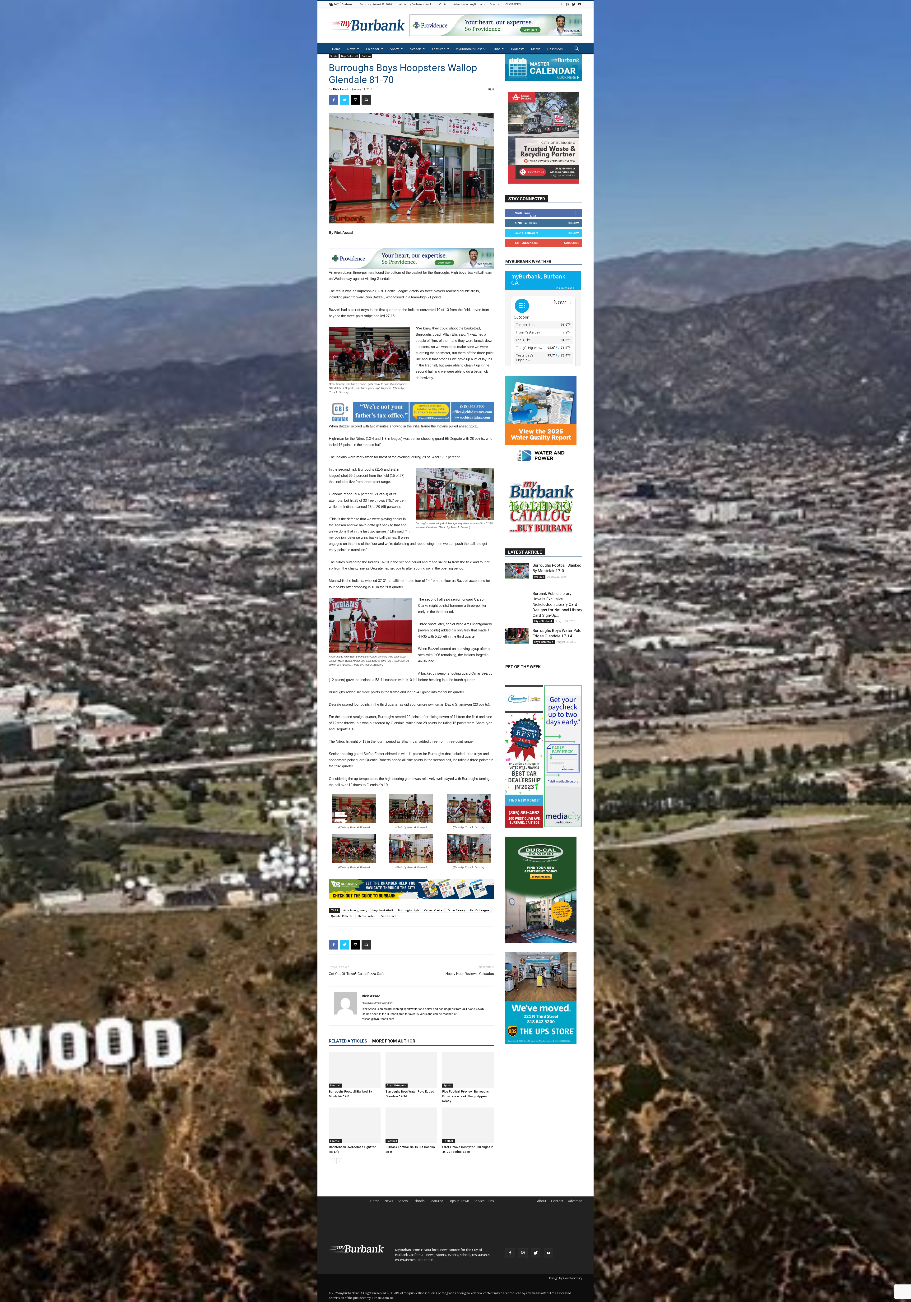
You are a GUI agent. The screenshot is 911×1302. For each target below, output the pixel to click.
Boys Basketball (349, 56)
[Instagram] (567, 4)
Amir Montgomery (355, 910)
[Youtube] (579, 4)
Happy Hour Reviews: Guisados (470, 974)
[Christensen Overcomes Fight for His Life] (355, 1125)
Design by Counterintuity (565, 1278)
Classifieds (555, 49)
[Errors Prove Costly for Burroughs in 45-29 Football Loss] (468, 1125)
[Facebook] (561, 4)
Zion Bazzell (388, 916)
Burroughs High (408, 910)
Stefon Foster (366, 916)
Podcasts (518, 49)
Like (533, 230)
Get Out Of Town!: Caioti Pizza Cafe (357, 974)
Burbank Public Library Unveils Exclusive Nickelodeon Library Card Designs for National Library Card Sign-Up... (557, 656)
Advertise (575, 1201)
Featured (438, 49)
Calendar (495, 4)
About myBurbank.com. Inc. (417, 4)
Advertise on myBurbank (469, 4)
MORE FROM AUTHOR (393, 1040)
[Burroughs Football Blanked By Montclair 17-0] (355, 1070)
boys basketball (382, 910)
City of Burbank (543, 672)
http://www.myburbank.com (377, 1002)
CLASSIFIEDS (513, 4)
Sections (366, 56)
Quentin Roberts (341, 916)
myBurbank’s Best (469, 49)
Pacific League (479, 910)
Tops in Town (458, 1201)
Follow (573, 237)
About (541, 1201)
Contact (444, 4)
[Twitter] (573, 4)
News (351, 49)
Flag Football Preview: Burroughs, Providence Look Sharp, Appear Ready (465, 1096)
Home (336, 49)
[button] (576, 49)
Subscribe (571, 257)
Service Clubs (484, 1201)
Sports (395, 49)
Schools (416, 49)
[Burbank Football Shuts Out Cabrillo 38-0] (411, 1125)
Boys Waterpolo (396, 1085)
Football (335, 1085)
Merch (535, 49)
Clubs (497, 49)
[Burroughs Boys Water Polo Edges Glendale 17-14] (411, 1070)
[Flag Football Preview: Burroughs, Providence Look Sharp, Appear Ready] (468, 1070)
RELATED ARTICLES (348, 1040)
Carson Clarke (433, 910)
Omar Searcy (456, 910)
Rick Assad (340, 89)
